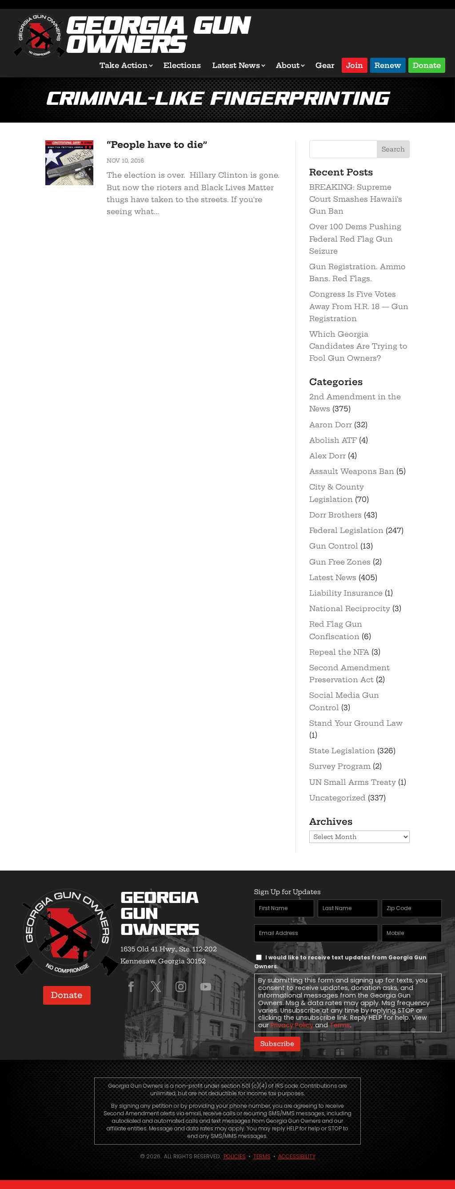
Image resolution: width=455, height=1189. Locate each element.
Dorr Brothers (335, 514)
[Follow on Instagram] (181, 987)
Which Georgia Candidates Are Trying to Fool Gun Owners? (358, 346)
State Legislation (342, 750)
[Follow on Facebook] (131, 987)
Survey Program (340, 766)
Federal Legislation (346, 530)
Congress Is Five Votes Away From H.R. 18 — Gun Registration (358, 306)
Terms (340, 1025)
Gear (325, 65)
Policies (235, 1156)
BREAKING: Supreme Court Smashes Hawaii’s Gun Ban (355, 199)
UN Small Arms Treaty (352, 782)
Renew (388, 64)
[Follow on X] (156, 987)
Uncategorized (337, 797)
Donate (427, 64)
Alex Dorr (327, 455)
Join (354, 64)
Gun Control (333, 545)
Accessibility (296, 1156)
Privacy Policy (292, 1025)
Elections (182, 65)
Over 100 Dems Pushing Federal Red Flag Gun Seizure (355, 238)
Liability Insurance (346, 593)
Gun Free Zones (340, 561)
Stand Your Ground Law (356, 723)
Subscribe (277, 1044)
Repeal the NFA (339, 652)
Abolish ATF (333, 440)
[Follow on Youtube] (205, 987)
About (287, 65)
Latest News (236, 65)
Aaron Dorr (330, 424)
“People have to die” (157, 144)
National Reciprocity (349, 608)
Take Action (124, 65)
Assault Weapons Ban (351, 471)
